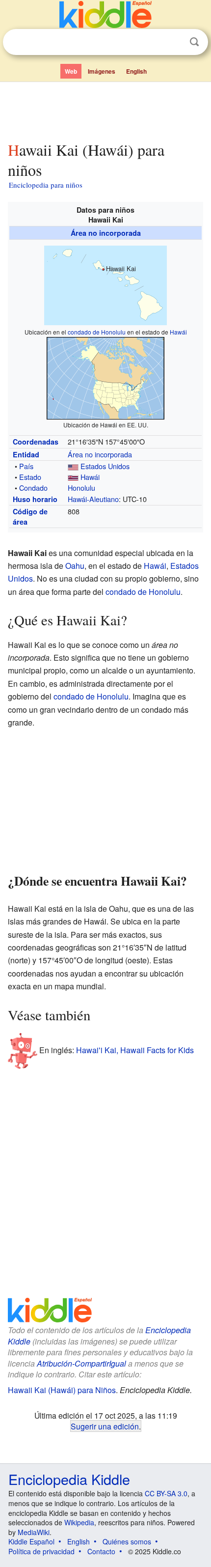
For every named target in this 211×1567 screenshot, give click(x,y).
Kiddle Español (31, 1541)
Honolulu (81, 487)
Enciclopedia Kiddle (69, 1479)
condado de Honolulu (97, 332)
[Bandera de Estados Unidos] (73, 466)
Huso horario (35, 499)
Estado (30, 477)
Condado (33, 487)
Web (71, 71)
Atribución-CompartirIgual (81, 1363)
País (26, 466)
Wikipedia (79, 1522)
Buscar (194, 42)
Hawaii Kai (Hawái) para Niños (62, 1390)
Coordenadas (35, 442)
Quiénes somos (127, 1541)
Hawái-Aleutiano (93, 499)
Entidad (26, 454)
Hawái (178, 332)
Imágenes (101, 71)
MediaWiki (34, 1532)
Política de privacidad (41, 1551)
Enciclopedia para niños (45, 185)
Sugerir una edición (105, 1426)
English (136, 71)
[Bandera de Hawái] (73, 477)
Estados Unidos (105, 466)
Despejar (174, 42)
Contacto (101, 1551)
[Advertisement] (105, 110)
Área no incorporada (106, 233)
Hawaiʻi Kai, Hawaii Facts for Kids (135, 1050)
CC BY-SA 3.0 (166, 1493)
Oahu (74, 565)
